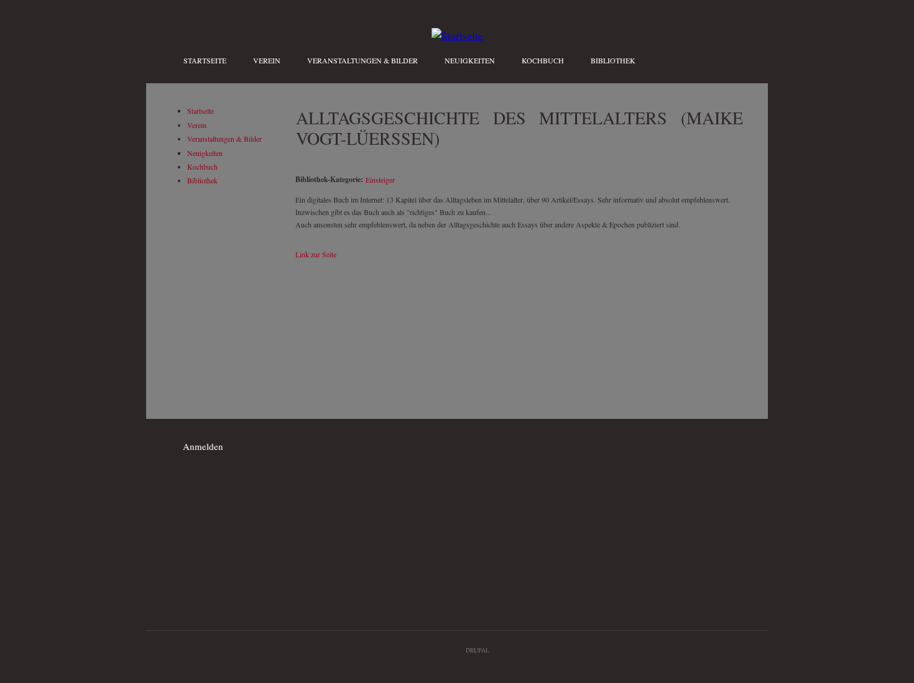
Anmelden (203, 446)
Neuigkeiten (470, 60)
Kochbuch (543, 60)
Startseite (204, 60)
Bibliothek (613, 60)
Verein (266, 60)
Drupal (477, 650)
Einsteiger (380, 180)
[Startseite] (457, 35)
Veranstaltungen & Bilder (362, 60)
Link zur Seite (315, 254)
